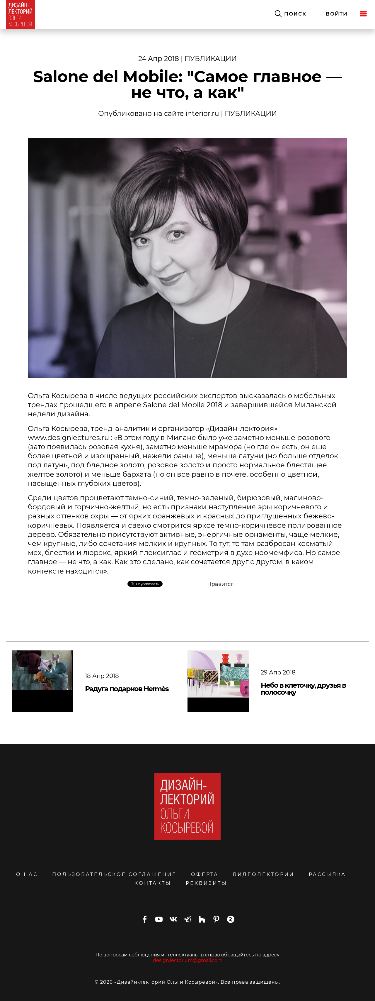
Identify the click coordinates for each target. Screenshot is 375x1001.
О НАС (27, 874)
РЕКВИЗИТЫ (206, 883)
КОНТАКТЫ (152, 883)
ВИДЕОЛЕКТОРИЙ (263, 874)
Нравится (220, 584)
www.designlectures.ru (68, 437)
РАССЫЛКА (327, 874)
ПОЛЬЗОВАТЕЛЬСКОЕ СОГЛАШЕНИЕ (114, 874)
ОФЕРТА (205, 874)
